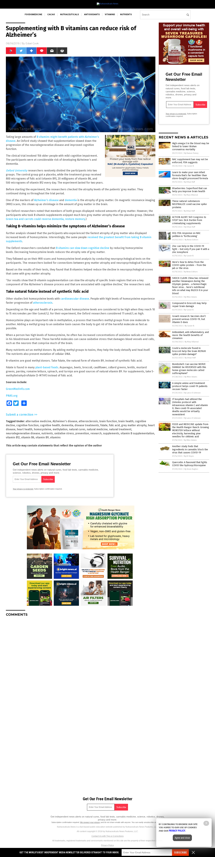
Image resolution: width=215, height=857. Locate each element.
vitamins (55, 437)
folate (104, 425)
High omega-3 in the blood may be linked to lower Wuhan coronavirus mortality (190, 146)
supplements (111, 433)
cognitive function (27, 425)
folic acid (114, 425)
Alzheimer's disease (65, 421)
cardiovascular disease (74, 298)
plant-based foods (46, 367)
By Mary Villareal (191, 195)
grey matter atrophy (133, 425)
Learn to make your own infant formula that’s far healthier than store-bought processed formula (190, 175)
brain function (108, 421)
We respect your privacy (90, 822)
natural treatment (120, 429)
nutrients (126, 14)
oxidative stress (64, 433)
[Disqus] (80, 661)
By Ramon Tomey (191, 153)
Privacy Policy (107, 845)
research (96, 433)
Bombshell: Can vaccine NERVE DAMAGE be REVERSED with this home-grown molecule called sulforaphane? (189, 369)
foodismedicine (33, 14)
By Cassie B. (189, 166)
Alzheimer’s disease (46, 200)
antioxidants (92, 14)
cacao (51, 14)
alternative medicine (38, 421)
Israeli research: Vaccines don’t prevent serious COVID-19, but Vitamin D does (189, 319)
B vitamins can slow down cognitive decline (82, 248)
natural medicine (97, 429)
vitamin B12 (13, 437)
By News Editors (191, 240)
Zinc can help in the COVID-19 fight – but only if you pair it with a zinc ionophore (190, 249)
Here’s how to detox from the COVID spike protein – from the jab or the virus (189, 265)
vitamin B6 (27, 437)
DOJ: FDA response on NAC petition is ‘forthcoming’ (186, 235)
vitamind (110, 14)
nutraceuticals (69, 14)
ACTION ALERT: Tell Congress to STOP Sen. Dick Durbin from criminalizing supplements (189, 220)
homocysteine (42, 429)
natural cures (77, 429)
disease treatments (87, 425)
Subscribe (180, 852)
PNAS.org (11, 395)
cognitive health (50, 425)
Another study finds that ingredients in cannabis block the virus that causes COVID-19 (190, 449)
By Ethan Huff (189, 182)
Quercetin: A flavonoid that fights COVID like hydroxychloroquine (189, 464)
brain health (126, 421)
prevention (82, 433)
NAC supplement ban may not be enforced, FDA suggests (190, 161)
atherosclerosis (42, 302)
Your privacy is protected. (23, 489)
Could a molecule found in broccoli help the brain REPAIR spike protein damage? (189, 351)
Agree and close (182, 837)
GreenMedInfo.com (18, 389)
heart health (24, 429)
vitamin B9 (42, 437)
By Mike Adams (190, 297)
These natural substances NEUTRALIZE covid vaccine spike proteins (189, 204)
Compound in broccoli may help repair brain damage (189, 305)
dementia (71, 200)
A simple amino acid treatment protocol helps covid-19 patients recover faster (189, 386)
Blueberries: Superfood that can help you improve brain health (189, 190)
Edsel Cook (32, 43)
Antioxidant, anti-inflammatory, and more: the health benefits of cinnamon (190, 335)
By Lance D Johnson (192, 393)
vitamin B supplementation (137, 433)
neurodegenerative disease (23, 433)
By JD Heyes (189, 456)
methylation (60, 429)
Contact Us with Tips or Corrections (108, 836)
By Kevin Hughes (191, 469)
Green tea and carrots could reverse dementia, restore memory (45, 219)
